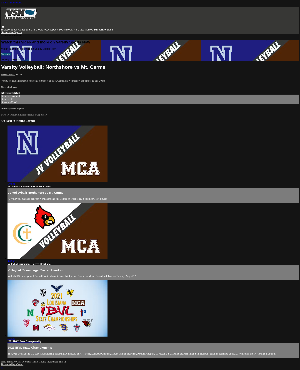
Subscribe (6, 54)
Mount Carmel (8, 74)
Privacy (17, 361)
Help (4, 361)
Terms (10, 361)
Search (29, 29)
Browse (5, 29)
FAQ (46, 29)
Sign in (110, 29)
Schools (38, 29)
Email (17, 93)
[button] (3, 27)
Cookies (26, 361)
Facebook (6, 93)
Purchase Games (83, 29)
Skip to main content (11, 2)
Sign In (18, 32)
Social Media (66, 29)
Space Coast (17, 29)
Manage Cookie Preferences (44, 361)
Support (53, 29)
